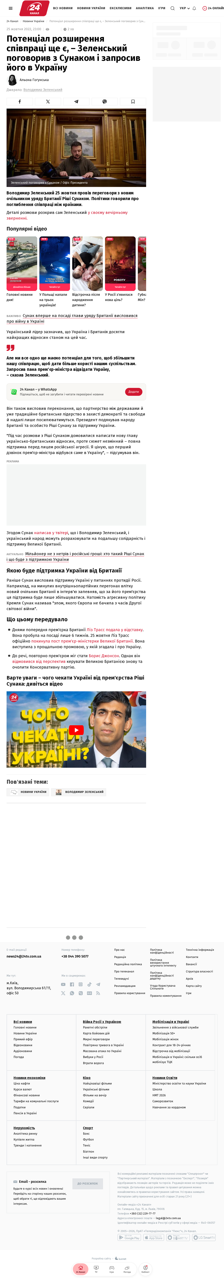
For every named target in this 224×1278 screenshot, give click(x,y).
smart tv (178, 1237)
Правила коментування (166, 996)
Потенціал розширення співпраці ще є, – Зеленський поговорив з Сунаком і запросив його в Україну (97, 21)
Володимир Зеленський (42, 90)
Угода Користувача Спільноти (162, 987)
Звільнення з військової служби (175, 1027)
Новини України (91, 8)
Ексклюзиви (121, 8)
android (129, 1237)
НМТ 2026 (159, 1095)
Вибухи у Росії (93, 1057)
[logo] (34, 8)
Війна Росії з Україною (102, 1022)
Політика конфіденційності (162, 951)
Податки (20, 1107)
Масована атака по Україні (102, 1051)
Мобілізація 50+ (163, 1033)
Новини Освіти (164, 1078)
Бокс (86, 1133)
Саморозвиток (162, 1101)
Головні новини (25, 1027)
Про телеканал (124, 971)
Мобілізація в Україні (170, 1022)
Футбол (88, 1139)
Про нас (119, 950)
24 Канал (13, 21)
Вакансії (191, 964)
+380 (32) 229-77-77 (143, 1213)
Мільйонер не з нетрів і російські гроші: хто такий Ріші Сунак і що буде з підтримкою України (75, 556)
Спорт (88, 1128)
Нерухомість (24, 1128)
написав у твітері (51, 532)
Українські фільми (96, 1089)
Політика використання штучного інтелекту (163, 963)
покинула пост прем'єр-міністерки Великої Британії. (82, 641)
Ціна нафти (22, 1083)
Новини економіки (29, 1078)
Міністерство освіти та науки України (179, 1083)
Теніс (86, 1145)
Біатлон (88, 1151)
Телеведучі (121, 978)
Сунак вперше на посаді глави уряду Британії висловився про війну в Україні (72, 318)
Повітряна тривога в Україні (103, 1045)
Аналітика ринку (25, 1133)
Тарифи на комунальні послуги (36, 1101)
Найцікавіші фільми (97, 1083)
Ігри (161, 8)
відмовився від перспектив (39, 661)
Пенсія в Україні (25, 1113)
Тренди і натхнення (28, 1145)
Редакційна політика (128, 964)
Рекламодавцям (124, 986)
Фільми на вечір (94, 1095)
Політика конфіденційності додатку (162, 976)
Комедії (88, 1101)
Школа (157, 1089)
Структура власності (199, 971)
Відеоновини (23, 1045)
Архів (189, 978)
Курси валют (23, 1089)
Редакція (120, 957)
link (63, 984)
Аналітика (145, 8)
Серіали (88, 1107)
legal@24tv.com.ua (168, 1218)
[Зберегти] (133, 101)
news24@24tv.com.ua (24, 956)
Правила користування (129, 993)
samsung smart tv (204, 1237)
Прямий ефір (23, 1039)
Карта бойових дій (96, 1033)
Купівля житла (24, 1139)
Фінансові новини (27, 1095)
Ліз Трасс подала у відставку (115, 629)
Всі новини (63, 8)
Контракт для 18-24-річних (171, 1045)
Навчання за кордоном (169, 1107)
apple (153, 1237)
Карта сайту (194, 986)
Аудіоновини (23, 1051)
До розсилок (88, 1183)
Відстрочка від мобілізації (171, 1051)
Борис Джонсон (104, 655)
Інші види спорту (95, 1157)
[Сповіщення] (194, 8)
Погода (19, 1057)
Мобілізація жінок (165, 1039)
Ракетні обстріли (95, 1027)
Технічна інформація (200, 950)
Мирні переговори (96, 1039)
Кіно (87, 1078)
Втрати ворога (93, 1063)
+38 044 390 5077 (74, 956)
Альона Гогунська (34, 80)
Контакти (192, 957)
